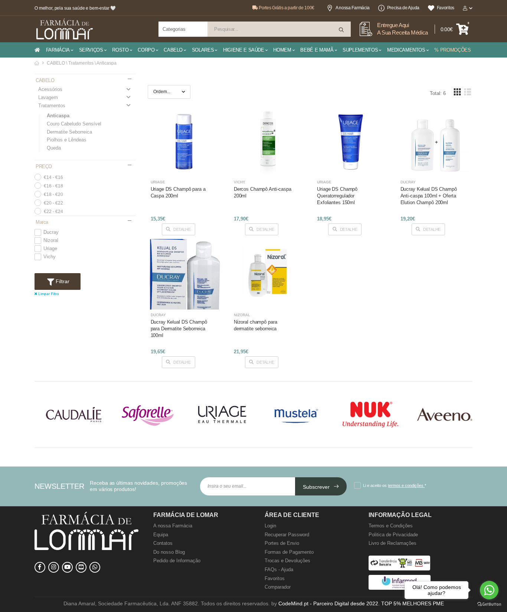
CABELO (173, 50)
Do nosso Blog (169, 552)
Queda (54, 148)
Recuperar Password (287, 534)
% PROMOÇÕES (452, 50)
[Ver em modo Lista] (467, 92)
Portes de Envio (282, 543)
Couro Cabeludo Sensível (74, 124)
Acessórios (50, 89)
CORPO (146, 50)
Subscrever (317, 487)
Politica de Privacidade (393, 534)
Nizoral (50, 240)
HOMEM (282, 50)
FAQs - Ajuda (279, 569)
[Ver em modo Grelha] (457, 92)
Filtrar (61, 281)
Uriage (50, 248)
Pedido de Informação (176, 560)
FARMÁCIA (58, 50)
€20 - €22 (53, 203)
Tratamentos (51, 105)
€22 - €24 (53, 211)
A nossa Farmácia (353, 7)
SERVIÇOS (91, 50)
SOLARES (203, 50)
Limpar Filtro (48, 294)
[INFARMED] (400, 588)
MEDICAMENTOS (406, 50)
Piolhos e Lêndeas (66, 140)
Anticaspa (58, 115)
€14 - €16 (53, 177)
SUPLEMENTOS (360, 50)
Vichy (49, 256)
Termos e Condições (391, 525)
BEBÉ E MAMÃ (316, 50)
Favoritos (445, 7)
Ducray (51, 232)
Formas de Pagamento (289, 552)
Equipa (160, 534)
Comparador (278, 587)
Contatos (163, 543)
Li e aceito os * (394, 485)
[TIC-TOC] (81, 567)
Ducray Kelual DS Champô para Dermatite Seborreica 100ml (179, 328)
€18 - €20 (53, 194)
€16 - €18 (53, 186)
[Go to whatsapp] (489, 590)
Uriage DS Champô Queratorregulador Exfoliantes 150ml (337, 195)
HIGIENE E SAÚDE (243, 50)
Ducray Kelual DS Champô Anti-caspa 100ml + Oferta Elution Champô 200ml (428, 195)
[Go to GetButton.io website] (489, 604)
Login (270, 525)
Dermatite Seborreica (69, 132)
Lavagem (48, 97)
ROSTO (120, 50)
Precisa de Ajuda (403, 7)
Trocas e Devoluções (287, 560)
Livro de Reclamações (392, 543)
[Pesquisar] (342, 30)
